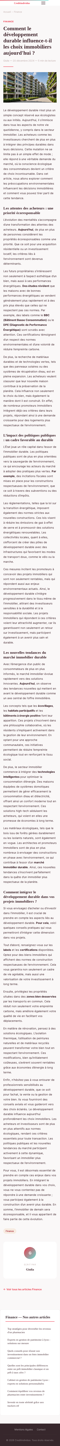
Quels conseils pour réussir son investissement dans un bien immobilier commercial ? (28, 1354)
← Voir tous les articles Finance (22, 1289)
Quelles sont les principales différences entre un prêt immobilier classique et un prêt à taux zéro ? (28, 1369)
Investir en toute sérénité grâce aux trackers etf (26, 1404)
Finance (18, 11)
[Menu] (43, 3)
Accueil (7, 11)
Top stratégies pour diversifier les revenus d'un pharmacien (29, 1330)
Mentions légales (23, 1429)
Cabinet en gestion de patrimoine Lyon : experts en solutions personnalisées (28, 1382)
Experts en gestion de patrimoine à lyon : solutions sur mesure (29, 1341)
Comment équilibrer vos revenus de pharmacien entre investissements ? (26, 1393)
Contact (41, 1429)
